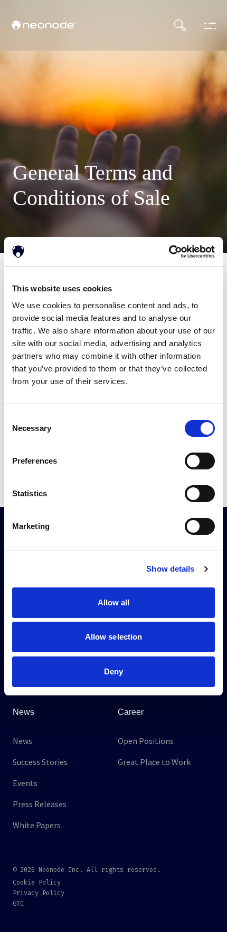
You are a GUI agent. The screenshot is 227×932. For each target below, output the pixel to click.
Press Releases (40, 804)
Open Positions (146, 740)
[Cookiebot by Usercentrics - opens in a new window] (168, 252)
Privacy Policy (38, 893)
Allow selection (114, 636)
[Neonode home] (44, 25)
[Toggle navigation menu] (207, 25)
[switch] (200, 461)
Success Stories (40, 762)
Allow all (114, 602)
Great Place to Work (154, 762)
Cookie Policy (37, 882)
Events (25, 783)
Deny (113, 671)
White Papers (37, 825)
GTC (18, 903)
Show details (170, 568)
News (22, 740)
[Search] (180, 25)
